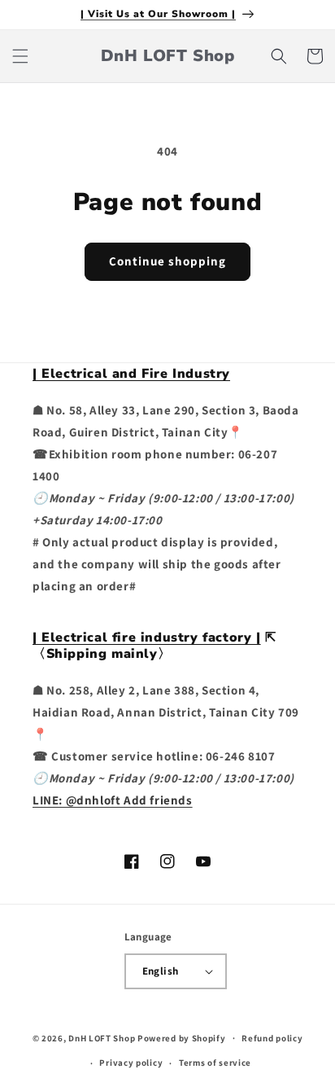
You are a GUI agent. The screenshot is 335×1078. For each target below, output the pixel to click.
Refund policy (271, 1038)
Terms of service (215, 1062)
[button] (20, 56)
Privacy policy (131, 1062)
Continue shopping (167, 261)
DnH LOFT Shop (101, 1037)
